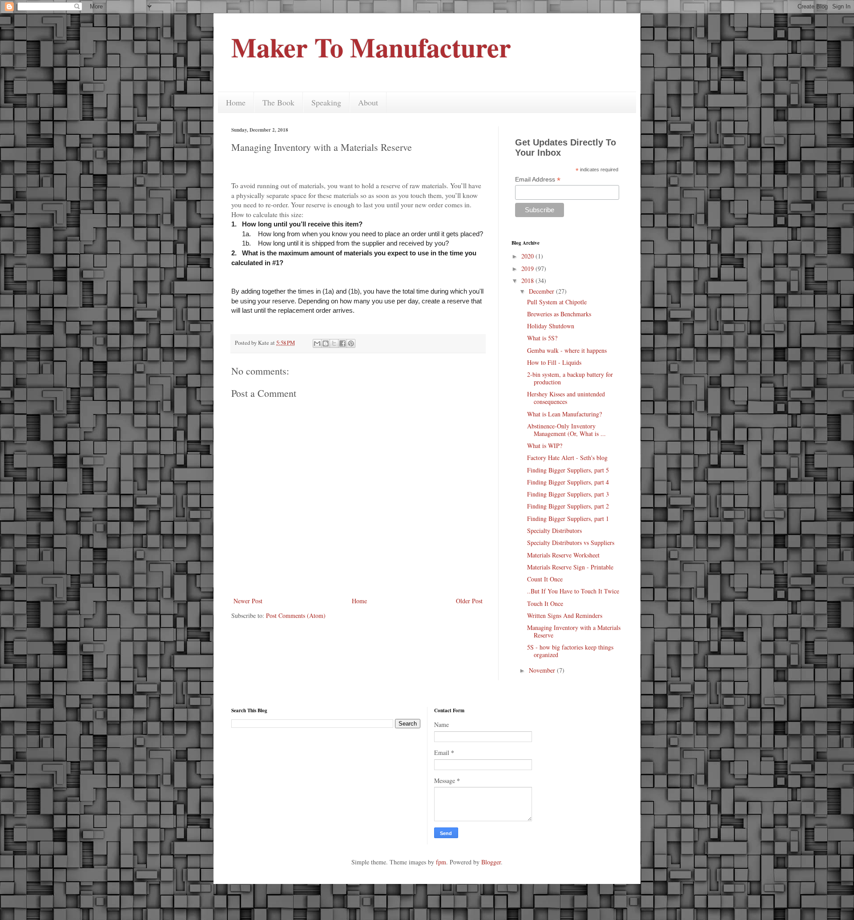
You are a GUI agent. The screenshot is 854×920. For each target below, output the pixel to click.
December (542, 291)
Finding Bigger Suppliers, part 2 (568, 506)
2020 (528, 256)
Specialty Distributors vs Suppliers (570, 542)
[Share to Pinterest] (350, 343)
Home (236, 102)
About (368, 102)
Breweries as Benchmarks (559, 314)
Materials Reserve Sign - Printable (570, 567)
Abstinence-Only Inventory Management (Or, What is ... (566, 430)
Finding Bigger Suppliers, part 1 (568, 518)
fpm (441, 862)
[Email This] (317, 343)
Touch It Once (545, 603)
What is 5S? (542, 338)
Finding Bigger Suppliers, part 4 (568, 482)
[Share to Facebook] (342, 343)
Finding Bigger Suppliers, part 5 (568, 470)
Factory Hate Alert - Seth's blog (567, 457)
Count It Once (545, 579)
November (543, 670)
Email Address (537, 179)
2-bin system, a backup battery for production (570, 378)
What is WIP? (544, 445)
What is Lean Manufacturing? (564, 414)
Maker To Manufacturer (371, 47)
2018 (528, 280)
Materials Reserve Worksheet (563, 555)
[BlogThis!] (325, 343)
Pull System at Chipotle (557, 302)
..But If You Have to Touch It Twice (573, 591)
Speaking (326, 102)
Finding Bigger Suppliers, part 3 (568, 494)
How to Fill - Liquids (554, 362)
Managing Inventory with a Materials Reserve (573, 631)
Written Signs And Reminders (564, 615)
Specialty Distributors (554, 530)
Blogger (491, 862)
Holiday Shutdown (550, 326)
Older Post (469, 601)
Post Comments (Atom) (296, 615)
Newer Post (248, 601)
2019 (528, 268)
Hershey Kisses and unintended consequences (566, 398)
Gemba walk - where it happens (567, 350)
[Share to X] (334, 343)
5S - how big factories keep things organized (570, 651)
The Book (278, 102)
